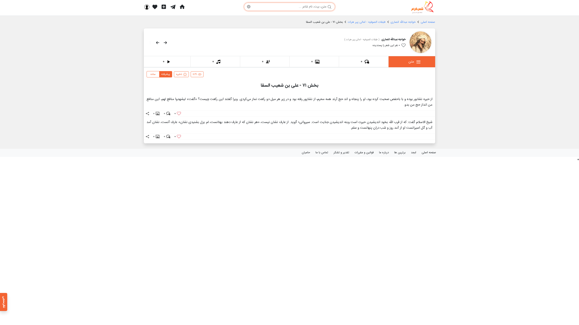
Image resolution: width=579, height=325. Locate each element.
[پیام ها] (173, 6)
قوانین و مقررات (364, 152)
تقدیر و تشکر (341, 152)
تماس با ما (322, 152)
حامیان (306, 152)
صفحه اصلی (429, 152)
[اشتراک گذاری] (147, 113)
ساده (153, 74)
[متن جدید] (163, 6)
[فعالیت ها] (154, 7)
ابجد (413, 152)
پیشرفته (165, 74)
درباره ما (384, 152)
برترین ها (400, 152)
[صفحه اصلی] (182, 6)
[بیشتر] (149, 42)
